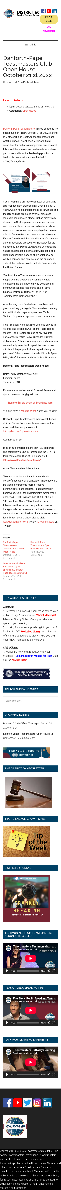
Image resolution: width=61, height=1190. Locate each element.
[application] (30, 958)
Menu (33, 44)
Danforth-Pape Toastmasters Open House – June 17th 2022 (42, 545)
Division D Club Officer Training (20, 723)
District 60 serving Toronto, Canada (21, 13)
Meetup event (28, 410)
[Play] (7, 970)
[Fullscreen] (54, 970)
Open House (29, 110)
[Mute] (49, 970)
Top (57, 1185)
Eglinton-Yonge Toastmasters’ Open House (26, 733)
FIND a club (48, 19)
